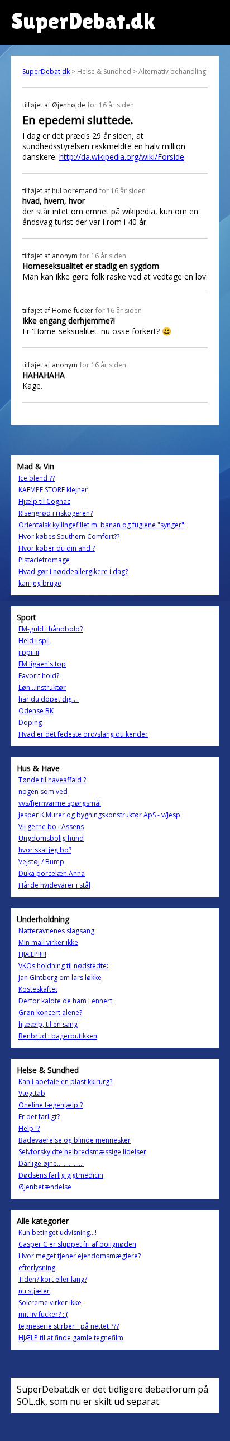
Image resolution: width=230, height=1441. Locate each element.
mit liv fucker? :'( (43, 1314)
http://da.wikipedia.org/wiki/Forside (121, 156)
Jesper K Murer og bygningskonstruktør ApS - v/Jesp (99, 815)
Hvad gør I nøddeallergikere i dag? (73, 571)
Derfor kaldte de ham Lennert (65, 1001)
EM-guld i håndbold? (50, 629)
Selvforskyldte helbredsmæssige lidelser (82, 1151)
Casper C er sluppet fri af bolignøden (77, 1244)
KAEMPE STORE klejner (53, 489)
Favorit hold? (38, 675)
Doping (30, 722)
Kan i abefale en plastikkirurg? (65, 1081)
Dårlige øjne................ (51, 1163)
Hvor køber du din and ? (56, 548)
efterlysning (36, 1267)
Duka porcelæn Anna (51, 873)
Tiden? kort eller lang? (52, 1279)
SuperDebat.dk (46, 71)
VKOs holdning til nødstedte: (63, 966)
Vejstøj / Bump (41, 861)
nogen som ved (43, 791)
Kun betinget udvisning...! (57, 1232)
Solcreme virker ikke (50, 1302)
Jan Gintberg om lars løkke (60, 977)
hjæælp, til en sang (48, 1024)
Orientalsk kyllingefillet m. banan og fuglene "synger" (101, 525)
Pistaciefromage (44, 560)
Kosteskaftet (38, 989)
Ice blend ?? (36, 478)
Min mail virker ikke (48, 942)
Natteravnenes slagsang (56, 930)
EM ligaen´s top (42, 664)
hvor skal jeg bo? (44, 850)
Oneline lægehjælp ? (50, 1105)
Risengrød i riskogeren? (55, 513)
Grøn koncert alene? (50, 1012)
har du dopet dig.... (48, 699)
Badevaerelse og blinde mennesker (74, 1140)
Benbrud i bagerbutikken (57, 1036)
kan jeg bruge (39, 583)
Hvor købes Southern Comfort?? (68, 536)
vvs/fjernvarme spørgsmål (59, 803)
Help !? (29, 1128)
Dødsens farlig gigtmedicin (60, 1175)
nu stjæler (34, 1291)
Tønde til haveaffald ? (52, 780)
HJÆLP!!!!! (32, 954)
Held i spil (34, 640)
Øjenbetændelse (44, 1187)
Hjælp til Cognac (44, 501)
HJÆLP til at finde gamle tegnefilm (70, 1337)
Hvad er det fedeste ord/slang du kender (83, 734)
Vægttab (31, 1093)
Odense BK (36, 710)
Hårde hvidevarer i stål (54, 885)
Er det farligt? (39, 1116)
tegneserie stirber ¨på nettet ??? (68, 1326)
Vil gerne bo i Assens (51, 826)
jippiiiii (28, 652)
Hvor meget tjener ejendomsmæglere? (79, 1256)
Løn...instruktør (42, 687)
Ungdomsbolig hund (51, 838)
